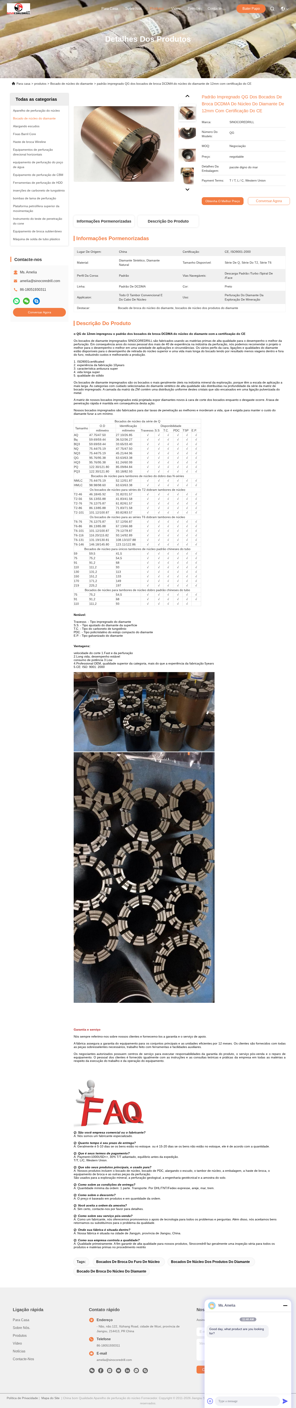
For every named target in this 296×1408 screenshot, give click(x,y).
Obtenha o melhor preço (222, 201)
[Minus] (285, 1305)
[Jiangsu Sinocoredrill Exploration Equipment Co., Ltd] (18, 8)
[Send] (285, 1401)
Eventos (194, 8)
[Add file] (210, 1401)
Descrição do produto (168, 221)
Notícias (19, 1351)
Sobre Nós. (134, 8)
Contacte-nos (218, 8)
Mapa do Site (50, 1398)
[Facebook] (101, 1371)
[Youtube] (118, 1371)
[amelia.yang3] (145, 1371)
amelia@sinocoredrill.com (40, 281)
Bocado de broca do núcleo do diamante (111, 1271)
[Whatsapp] (16, 301)
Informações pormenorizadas (104, 221)
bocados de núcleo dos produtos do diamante (210, 1262)
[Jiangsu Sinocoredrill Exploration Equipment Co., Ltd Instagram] (110, 1371)
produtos (157, 8)
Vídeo (175, 8)
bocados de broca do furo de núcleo (128, 1262)
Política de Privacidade (22, 1398)
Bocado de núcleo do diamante (71, 83)
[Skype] (36, 301)
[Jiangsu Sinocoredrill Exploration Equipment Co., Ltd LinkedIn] (127, 1371)
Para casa (109, 8)
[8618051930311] (136, 1371)
